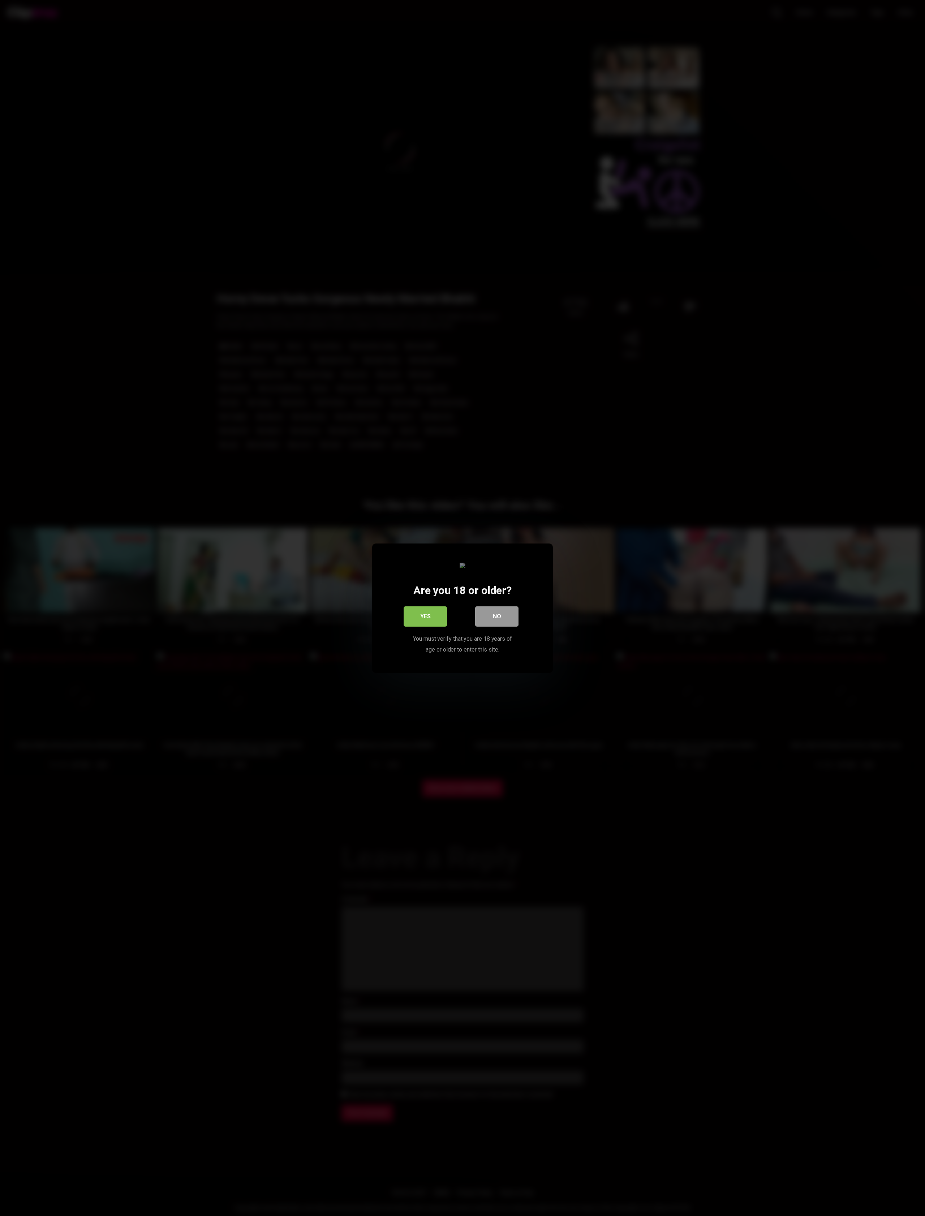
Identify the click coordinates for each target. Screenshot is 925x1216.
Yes (425, 616)
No (497, 616)
